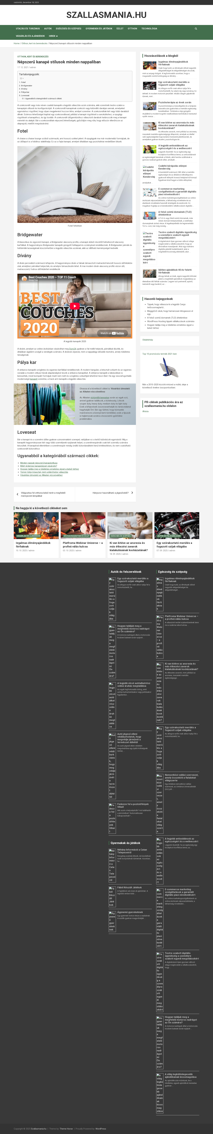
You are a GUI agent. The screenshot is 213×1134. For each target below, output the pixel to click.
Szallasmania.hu (106, 15)
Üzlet (119, 28)
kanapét (34, 379)
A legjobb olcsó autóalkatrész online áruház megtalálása (133, 684)
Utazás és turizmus (28, 28)
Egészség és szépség (68, 28)
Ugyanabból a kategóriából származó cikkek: (43, 99)
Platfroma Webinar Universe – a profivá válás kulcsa (83, 544)
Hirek (52, 36)
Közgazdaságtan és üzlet (77, 536)
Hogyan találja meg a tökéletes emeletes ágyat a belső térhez (49, 469)
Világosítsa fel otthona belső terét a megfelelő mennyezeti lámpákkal (43, 494)
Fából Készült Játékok (129, 887)
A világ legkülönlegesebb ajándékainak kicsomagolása (180, 1075)
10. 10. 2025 (21, 550)
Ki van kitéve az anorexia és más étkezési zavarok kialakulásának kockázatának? (176, 125)
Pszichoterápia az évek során (174, 102)
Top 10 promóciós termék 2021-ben (159, 354)
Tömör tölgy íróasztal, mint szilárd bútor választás (44, 472)
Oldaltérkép (147, 340)
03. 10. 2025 (68, 550)
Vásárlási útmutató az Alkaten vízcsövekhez (41, 475)
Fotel (23, 82)
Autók (48, 28)
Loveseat (25, 95)
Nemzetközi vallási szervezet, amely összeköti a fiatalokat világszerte (181, 778)
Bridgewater (27, 85)
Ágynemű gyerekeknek (130, 912)
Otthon (132, 28)
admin (33, 67)
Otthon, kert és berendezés (33, 56)
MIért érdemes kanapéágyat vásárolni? (38, 466)
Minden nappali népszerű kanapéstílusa (38, 463)
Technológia (149, 28)
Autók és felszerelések (169, 536)
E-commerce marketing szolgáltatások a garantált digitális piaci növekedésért (177, 191)
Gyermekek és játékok (99, 28)
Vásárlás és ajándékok (30, 36)
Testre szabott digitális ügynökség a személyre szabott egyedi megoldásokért (177, 235)
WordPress (100, 1128)
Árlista (145, 411)
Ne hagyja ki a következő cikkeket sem (41, 508)
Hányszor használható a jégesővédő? (111, 493)
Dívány (24, 89)
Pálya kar (25, 92)
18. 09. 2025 (115, 554)
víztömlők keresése (100, 397)
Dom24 (72, 349)
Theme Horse (66, 1128)
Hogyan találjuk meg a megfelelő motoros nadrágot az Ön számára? (133, 629)
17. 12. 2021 (22, 67)
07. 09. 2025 (162, 550)
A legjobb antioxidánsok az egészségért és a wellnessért (175, 147)
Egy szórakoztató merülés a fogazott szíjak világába (173, 83)
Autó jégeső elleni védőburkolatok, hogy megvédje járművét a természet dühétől (129, 738)
